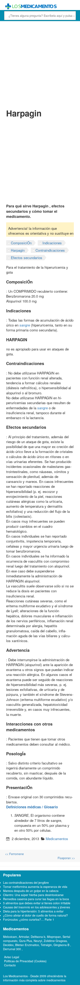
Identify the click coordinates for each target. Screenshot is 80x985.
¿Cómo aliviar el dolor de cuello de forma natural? (35, 915)
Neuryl (38, 941)
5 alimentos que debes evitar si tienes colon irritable (36, 903)
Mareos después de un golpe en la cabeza (30, 891)
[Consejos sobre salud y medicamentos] (40, 6)
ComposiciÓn (21, 242)
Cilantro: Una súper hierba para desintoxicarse (33, 895)
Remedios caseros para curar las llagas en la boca (36, 899)
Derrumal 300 (12, 949)
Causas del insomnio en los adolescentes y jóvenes (36, 907)
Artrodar (24, 937)
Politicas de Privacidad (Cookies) (25, 961)
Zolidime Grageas (55, 941)
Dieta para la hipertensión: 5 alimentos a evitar (33, 911)
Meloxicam (10, 937)
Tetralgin (46, 945)
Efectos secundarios (26, 257)
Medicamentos (57, 838)
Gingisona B (62, 945)
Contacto (10, 965)
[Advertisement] (40, 64)
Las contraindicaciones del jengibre (26, 882)
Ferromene (14, 854)
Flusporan (66, 858)
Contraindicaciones (50, 250)
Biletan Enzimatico (27, 945)
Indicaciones (52, 242)
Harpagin (18, 250)
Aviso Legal (11, 957)
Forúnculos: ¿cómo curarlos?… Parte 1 (28, 919)
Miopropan (54, 937)
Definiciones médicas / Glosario (32, 806)
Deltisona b (38, 937)
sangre (24, 325)
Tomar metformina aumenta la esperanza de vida (35, 887)
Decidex (8, 945)
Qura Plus (25, 941)
